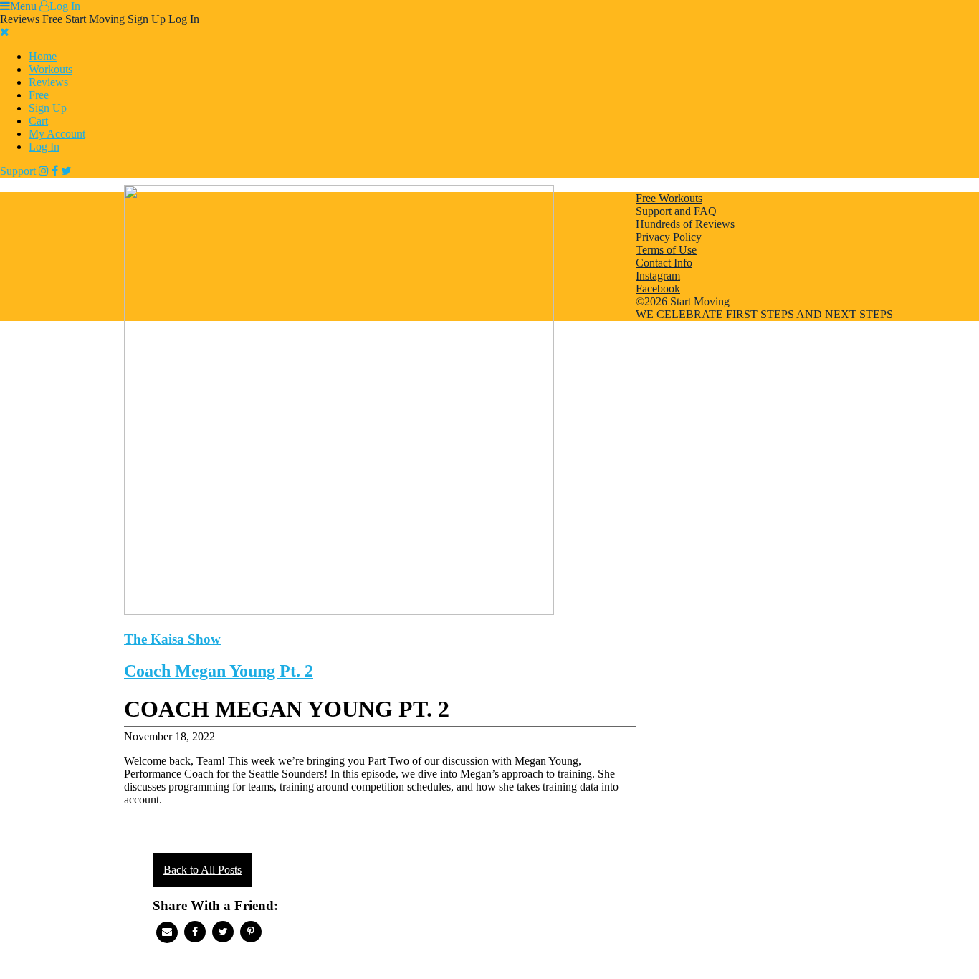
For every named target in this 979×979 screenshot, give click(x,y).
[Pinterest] (251, 931)
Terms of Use (666, 250)
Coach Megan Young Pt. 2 (218, 671)
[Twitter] (66, 171)
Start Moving (95, 19)
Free (52, 19)
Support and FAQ (676, 211)
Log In (64, 6)
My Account (57, 134)
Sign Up (147, 19)
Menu (23, 6)
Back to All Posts (202, 870)
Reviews (19, 19)
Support (18, 171)
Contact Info (664, 263)
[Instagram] (44, 171)
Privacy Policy (669, 237)
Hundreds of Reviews (685, 224)
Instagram (658, 275)
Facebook (658, 288)
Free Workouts (669, 198)
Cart (38, 121)
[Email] (167, 932)
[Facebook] (55, 171)
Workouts (50, 69)
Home (43, 56)
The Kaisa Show (172, 638)
